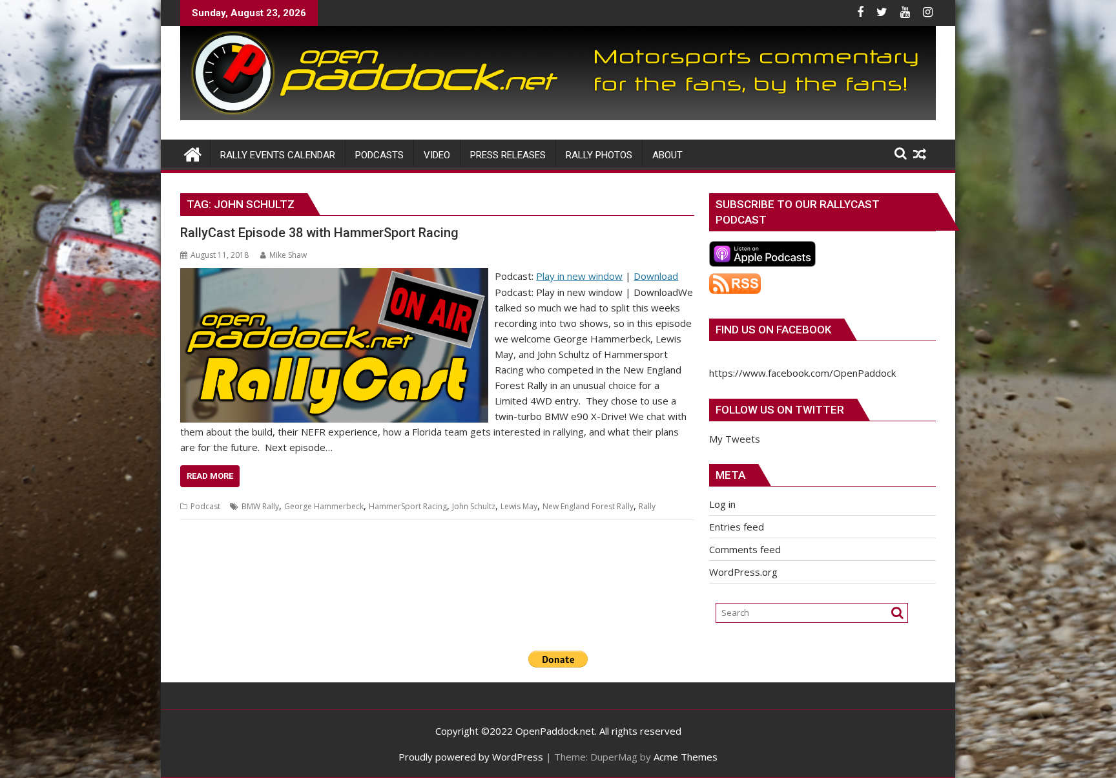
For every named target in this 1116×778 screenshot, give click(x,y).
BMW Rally (260, 506)
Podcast (205, 506)
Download (656, 275)
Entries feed (736, 526)
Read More (210, 476)
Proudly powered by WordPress (470, 756)
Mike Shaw (288, 254)
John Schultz (473, 506)
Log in (722, 504)
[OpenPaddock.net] (558, 116)
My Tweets (734, 438)
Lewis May (519, 506)
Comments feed (745, 549)
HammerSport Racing (408, 506)
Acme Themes (686, 756)
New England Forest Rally (588, 506)
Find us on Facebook (773, 329)
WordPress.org (743, 571)
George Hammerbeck (324, 506)
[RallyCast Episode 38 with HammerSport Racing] (334, 275)
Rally (647, 506)
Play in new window (579, 275)
